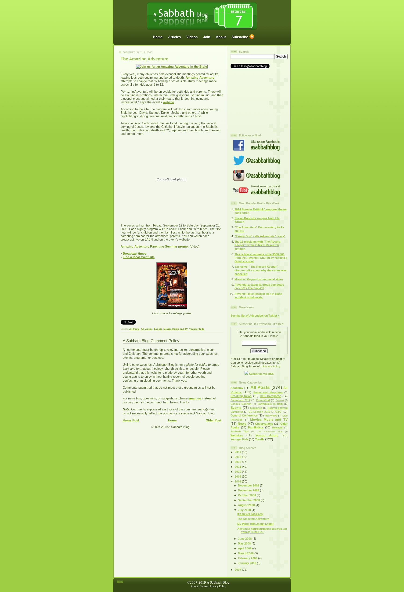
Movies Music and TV (175, 329)
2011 (238, 466)
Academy (237, 387)
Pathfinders (255, 427)
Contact (204, 586)
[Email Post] (173, 323)
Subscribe (239, 37)
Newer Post (131, 420)
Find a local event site (139, 257)
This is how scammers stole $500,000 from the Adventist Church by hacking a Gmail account (260, 258)
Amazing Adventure (200, 77)
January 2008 (247, 563)
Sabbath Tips (240, 431)
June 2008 (245, 538)
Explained (256, 407)
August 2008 (247, 505)
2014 (238, 451)
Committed (263, 400)
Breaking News (241, 396)
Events (158, 329)
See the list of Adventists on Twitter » (255, 315)
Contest (280, 400)
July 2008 (245, 510)
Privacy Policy (271, 366)
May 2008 (245, 543)
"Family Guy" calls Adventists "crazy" (259, 236)
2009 (238, 476)
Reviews (277, 427)
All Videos (147, 329)
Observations (264, 423)
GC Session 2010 (259, 411)
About (221, 37)
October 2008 (247, 495)
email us (194, 398)
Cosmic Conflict (241, 403)
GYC (278, 411)
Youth (259, 439)
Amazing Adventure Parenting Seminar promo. (155, 246)
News (242, 423)
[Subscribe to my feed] (246, 373)
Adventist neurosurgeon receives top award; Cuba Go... (262, 530)
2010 (238, 471)
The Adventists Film (269, 432)
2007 (238, 569)
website (168, 102)
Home (157, 37)
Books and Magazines (268, 392)
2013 (238, 456)
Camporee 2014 (240, 400)
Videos (192, 37)
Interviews (271, 415)
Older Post (213, 420)
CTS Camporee (270, 396)
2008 (238, 481)
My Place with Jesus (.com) (255, 523)
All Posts (134, 329)
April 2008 (245, 548)
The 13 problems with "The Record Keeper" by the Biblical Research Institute (257, 245)
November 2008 (249, 490)
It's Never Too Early (250, 513)
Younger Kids (196, 329)
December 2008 (249, 485)
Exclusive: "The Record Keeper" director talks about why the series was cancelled (260, 270)
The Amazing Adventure (144, 59)
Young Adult (266, 435)
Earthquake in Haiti (270, 403)
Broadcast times (134, 253)
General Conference (244, 415)
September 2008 (249, 500)
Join (206, 37)
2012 (238, 461)
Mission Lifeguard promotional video (258, 279)
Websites (237, 435)
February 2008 (248, 558)
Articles (174, 37)
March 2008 (246, 553)
